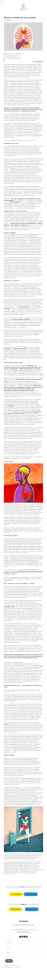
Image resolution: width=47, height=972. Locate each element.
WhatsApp (26, 939)
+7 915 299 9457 (17, 939)
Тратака (17, 731)
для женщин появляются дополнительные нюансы (16, 158)
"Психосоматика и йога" (9, 874)
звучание (37, 804)
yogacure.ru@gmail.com (24, 941)
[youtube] (27, 945)
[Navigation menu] (2, 1)
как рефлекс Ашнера (25, 724)
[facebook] (20, 945)
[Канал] (25, 945)
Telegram (32, 939)
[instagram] (22, 945)
